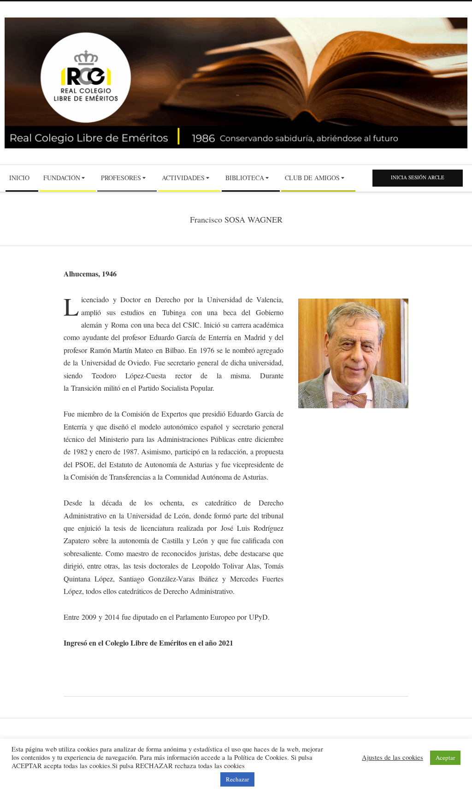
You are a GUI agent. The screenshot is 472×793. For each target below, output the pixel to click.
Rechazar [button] (237, 779)
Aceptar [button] (445, 757)
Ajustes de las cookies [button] (392, 757)
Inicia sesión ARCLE (417, 177)
